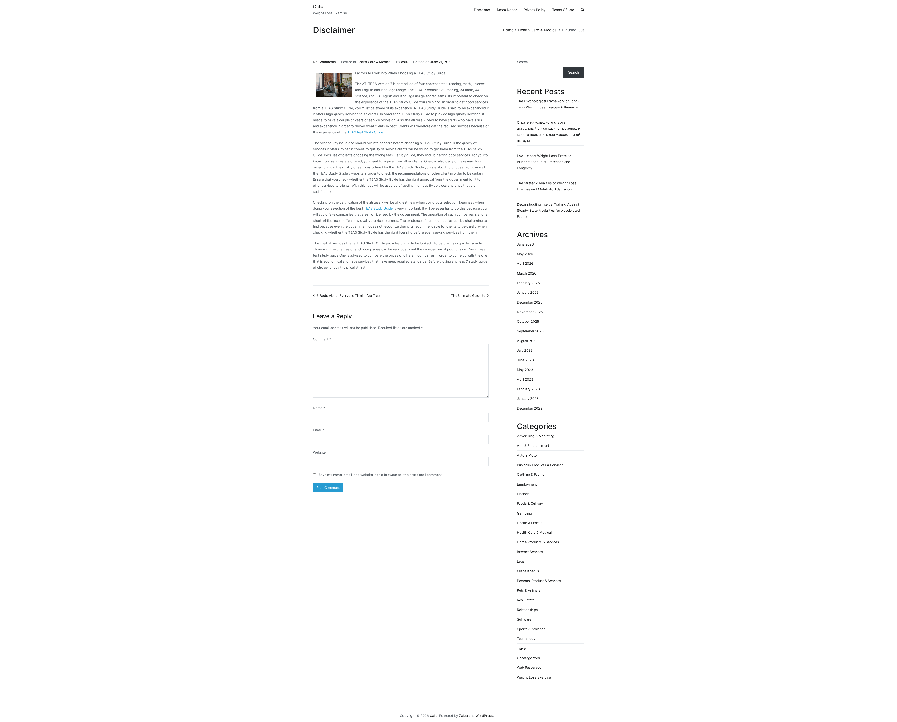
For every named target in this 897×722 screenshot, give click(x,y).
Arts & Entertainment (533, 445)
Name (319, 408)
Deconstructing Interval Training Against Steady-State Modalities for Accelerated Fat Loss (548, 210)
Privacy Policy (534, 10)
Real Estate (525, 600)
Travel (521, 648)
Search (522, 62)
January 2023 (528, 398)
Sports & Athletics (531, 629)
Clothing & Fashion (531, 474)
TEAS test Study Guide (365, 132)
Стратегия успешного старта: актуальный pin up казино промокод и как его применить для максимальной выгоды (548, 131)
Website (319, 452)
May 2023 (525, 370)
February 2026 (528, 283)
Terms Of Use (563, 10)
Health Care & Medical (374, 62)
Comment (322, 339)
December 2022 (529, 408)
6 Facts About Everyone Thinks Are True (348, 295)
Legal (521, 561)
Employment (527, 484)
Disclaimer (482, 10)
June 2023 (525, 360)
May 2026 (525, 254)
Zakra (463, 716)
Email (318, 430)
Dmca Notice (507, 10)
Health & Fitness (529, 523)
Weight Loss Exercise (534, 677)
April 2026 (525, 263)
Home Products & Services (538, 542)
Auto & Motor (527, 455)
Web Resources (529, 667)
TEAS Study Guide (378, 208)
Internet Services (530, 552)
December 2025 (529, 302)
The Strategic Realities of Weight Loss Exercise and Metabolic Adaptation (547, 186)
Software (524, 619)
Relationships (527, 610)
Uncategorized (528, 658)
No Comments (324, 62)
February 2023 (528, 389)
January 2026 (528, 292)
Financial (523, 494)
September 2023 (530, 331)
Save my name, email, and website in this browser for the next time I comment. (381, 475)
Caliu (318, 6)
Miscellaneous (528, 571)
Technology (526, 638)
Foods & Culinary (530, 503)
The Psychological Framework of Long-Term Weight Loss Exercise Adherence (548, 104)
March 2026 (526, 273)
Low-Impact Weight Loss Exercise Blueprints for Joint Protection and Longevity (544, 162)
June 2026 (525, 244)
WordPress (484, 716)
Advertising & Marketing (535, 436)
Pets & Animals (528, 590)
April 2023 (525, 379)
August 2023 (527, 341)
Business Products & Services (540, 465)
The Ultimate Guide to (468, 295)
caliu (404, 62)
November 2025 (530, 312)
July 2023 (525, 350)
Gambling (524, 513)
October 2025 (528, 321)
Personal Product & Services (539, 581)
